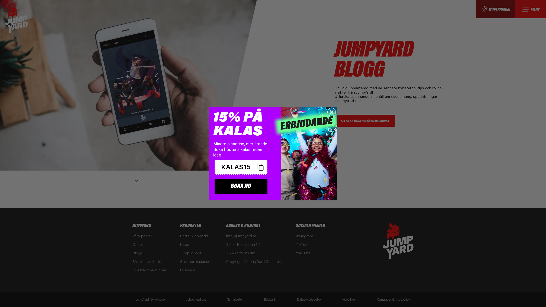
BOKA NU (241, 186)
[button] (241, 167)
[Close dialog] (331, 112)
